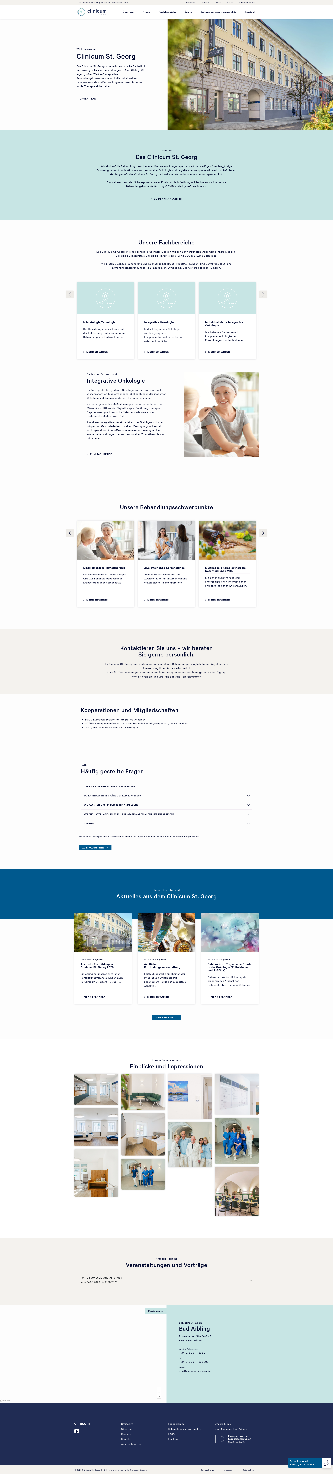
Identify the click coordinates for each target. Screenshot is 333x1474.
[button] (143, 1444)
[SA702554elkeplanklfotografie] (96, 1127)
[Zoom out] (159, 1393)
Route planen (156, 1311)
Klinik (146, 12)
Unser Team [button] (88, 98)
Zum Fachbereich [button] (102, 454)
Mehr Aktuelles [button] (164, 1017)
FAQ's (230, 2)
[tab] (178, 1399)
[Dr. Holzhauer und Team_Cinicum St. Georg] (190, 1144)
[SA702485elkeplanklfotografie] (96, 1173)
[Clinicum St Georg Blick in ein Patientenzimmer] (190, 1096)
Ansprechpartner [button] (247, 2)
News (218, 2)
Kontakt (250, 12)
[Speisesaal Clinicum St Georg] (237, 1191)
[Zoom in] (159, 1389)
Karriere (206, 2)
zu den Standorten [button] (168, 198)
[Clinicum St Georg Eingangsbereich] (143, 1092)
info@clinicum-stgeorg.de (195, 1370)
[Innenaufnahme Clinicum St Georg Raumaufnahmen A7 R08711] (237, 1094)
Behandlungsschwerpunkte (218, 12)
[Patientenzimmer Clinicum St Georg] (143, 1134)
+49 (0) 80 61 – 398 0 (192, 1352)
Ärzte (188, 12)
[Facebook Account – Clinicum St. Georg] (77, 1431)
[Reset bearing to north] (159, 1396)
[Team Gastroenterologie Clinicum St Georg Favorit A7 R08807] (237, 1141)
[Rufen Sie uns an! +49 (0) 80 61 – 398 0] (326, 1462)
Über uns (128, 12)
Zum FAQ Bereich (93, 847)
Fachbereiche (168, 12)
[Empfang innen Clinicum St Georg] (96, 1089)
